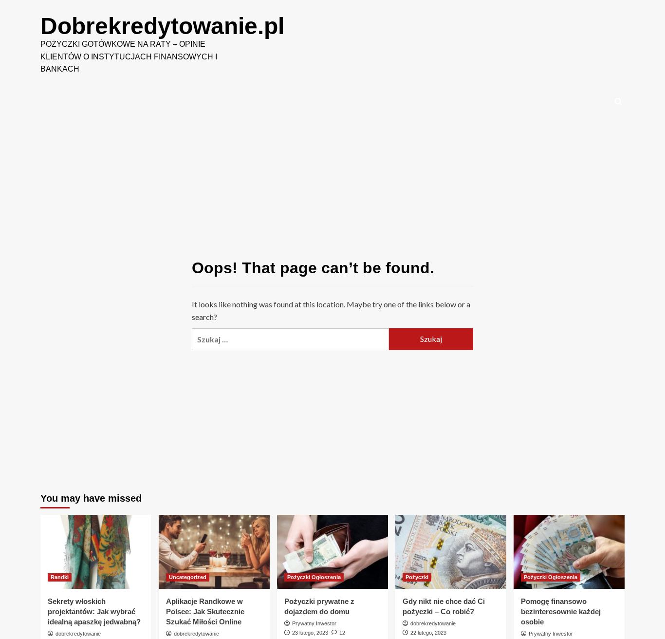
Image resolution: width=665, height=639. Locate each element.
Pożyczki (417, 577)
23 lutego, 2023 (310, 633)
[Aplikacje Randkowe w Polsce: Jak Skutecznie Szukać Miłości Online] (214, 552)
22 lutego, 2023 (428, 633)
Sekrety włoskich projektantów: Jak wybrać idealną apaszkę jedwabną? (94, 611)
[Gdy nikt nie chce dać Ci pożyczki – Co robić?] (450, 552)
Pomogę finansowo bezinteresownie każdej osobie (561, 611)
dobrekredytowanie (78, 634)
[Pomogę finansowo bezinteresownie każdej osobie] (569, 552)
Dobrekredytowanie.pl (162, 26)
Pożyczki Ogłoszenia (314, 577)
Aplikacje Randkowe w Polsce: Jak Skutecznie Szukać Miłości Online (205, 611)
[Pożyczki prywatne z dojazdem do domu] (332, 552)
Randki (60, 577)
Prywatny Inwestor (314, 623)
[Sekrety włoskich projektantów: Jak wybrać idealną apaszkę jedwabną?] (95, 552)
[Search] (618, 102)
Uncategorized (187, 577)
